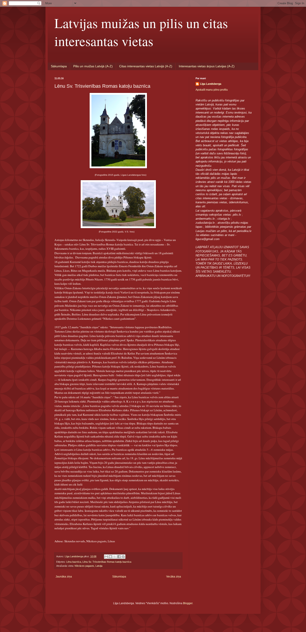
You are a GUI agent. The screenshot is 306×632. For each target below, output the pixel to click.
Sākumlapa (59, 66)
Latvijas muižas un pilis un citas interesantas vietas (141, 32)
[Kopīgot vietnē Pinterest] (123, 556)
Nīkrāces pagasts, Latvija (88, 565)
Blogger (187, 603)
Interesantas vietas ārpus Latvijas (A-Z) (207, 66)
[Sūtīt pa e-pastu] (106, 556)
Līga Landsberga (210, 83)
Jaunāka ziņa (64, 576)
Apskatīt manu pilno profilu (212, 89)
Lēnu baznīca (73, 561)
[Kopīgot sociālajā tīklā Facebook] (119, 556)
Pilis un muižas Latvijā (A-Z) (93, 66)
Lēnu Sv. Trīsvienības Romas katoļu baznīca (106, 561)
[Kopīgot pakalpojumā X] (114, 556)
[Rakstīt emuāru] (110, 556)
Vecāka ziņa (173, 576)
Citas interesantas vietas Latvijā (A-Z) (145, 66)
